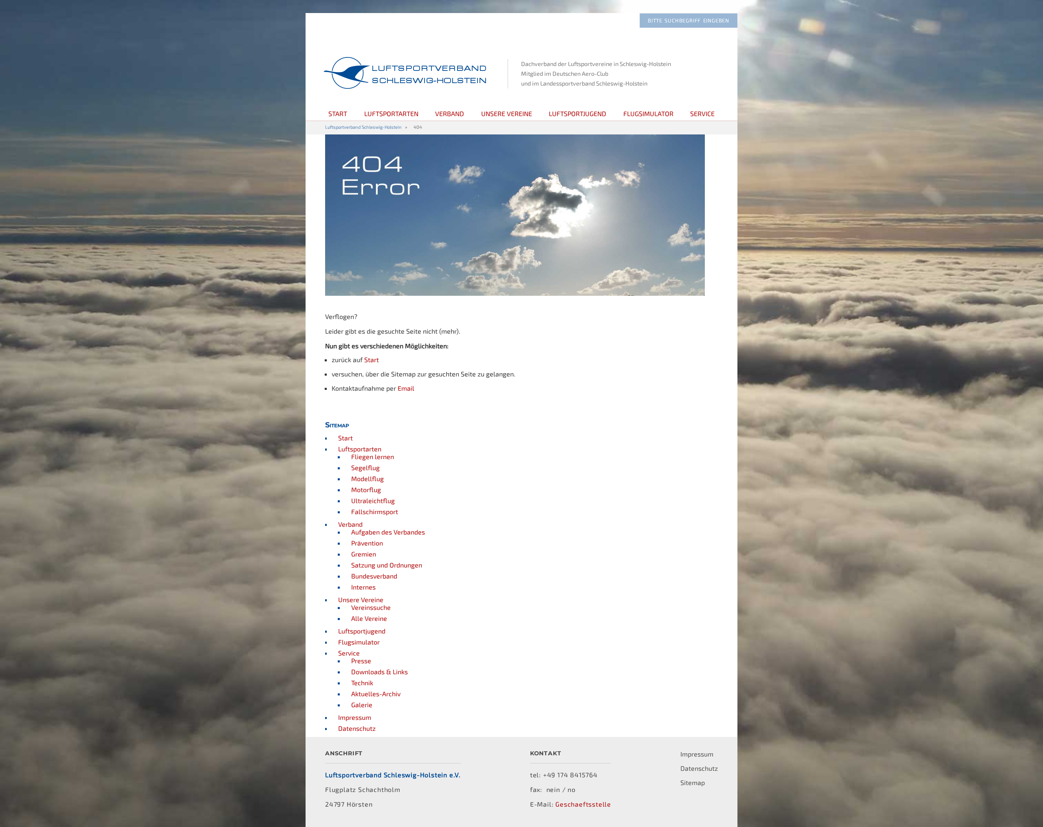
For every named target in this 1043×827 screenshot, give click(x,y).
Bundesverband (374, 576)
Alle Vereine (369, 618)
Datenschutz (357, 728)
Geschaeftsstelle (583, 804)
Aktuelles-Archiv (375, 693)
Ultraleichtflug (373, 500)
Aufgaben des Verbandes (388, 532)
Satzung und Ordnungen (386, 565)
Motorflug (366, 489)
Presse (361, 660)
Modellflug (367, 478)
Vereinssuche (371, 607)
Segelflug (365, 467)
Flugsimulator (648, 113)
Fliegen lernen (372, 456)
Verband (449, 113)
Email (406, 388)
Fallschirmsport (374, 511)
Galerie (361, 704)
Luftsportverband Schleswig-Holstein (363, 127)
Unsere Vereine (506, 113)
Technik (362, 682)
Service (702, 113)
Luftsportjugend (577, 113)
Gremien (363, 554)
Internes (363, 587)
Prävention (367, 543)
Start (337, 113)
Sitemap (692, 782)
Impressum (354, 717)
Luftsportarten (391, 113)
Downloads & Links (379, 671)
